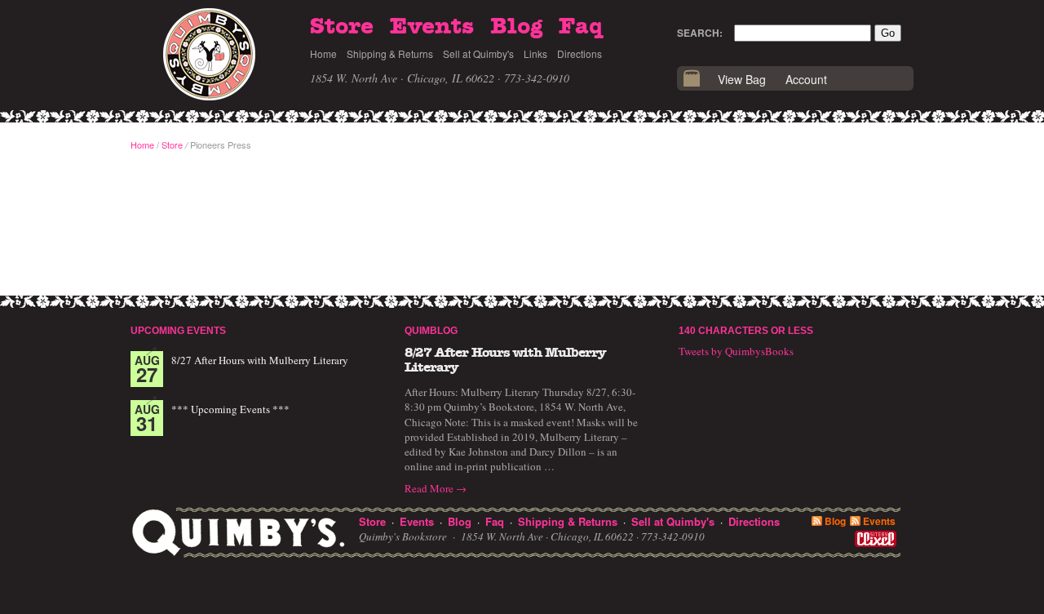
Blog (516, 27)
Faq (581, 27)
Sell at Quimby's (478, 53)
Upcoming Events (178, 330)
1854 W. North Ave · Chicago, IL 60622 (402, 78)
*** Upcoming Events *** (230, 409)
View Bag (742, 79)
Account (806, 79)
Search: (700, 32)
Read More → (436, 488)
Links (535, 53)
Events (432, 27)
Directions (579, 53)
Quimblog (431, 330)
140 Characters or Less (746, 330)
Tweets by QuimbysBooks (736, 351)
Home (323, 53)
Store (342, 27)
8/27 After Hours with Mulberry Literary (259, 360)
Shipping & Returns (390, 53)
